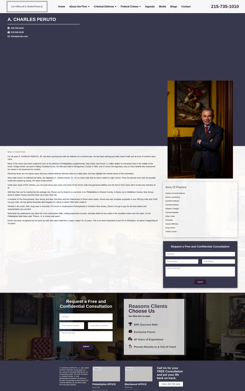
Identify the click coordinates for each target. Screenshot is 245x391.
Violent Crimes (171, 232)
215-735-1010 (225, 6)
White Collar (170, 216)
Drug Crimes (170, 228)
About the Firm (78, 6)
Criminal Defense (104, 6)
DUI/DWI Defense (172, 201)
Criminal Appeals (171, 212)
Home (61, 6)
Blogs (173, 6)
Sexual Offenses (171, 224)
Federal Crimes (129, 6)
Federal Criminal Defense (175, 193)
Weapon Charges (172, 209)
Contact (186, 6)
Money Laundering (172, 197)
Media (162, 6)
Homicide (169, 220)
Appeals (150, 6)
